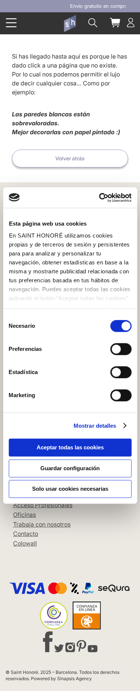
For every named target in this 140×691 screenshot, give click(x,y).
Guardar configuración (70, 468)
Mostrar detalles (95, 426)
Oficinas (24, 514)
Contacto (25, 533)
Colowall (25, 543)
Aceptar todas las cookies (70, 447)
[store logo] (70, 24)
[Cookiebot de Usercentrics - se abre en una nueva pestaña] (99, 197)
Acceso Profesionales (42, 505)
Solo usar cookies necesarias (70, 489)
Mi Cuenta (130, 22)
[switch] (120, 350)
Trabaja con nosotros (42, 524)
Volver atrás (70, 158)
